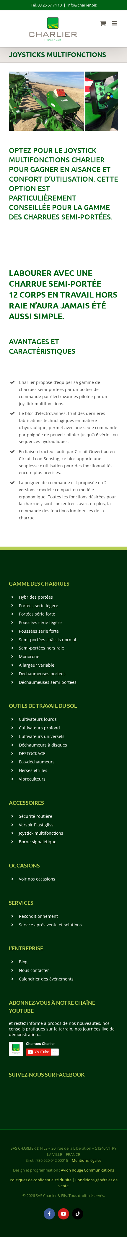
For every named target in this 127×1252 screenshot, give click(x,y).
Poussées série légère (40, 622)
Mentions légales (86, 1160)
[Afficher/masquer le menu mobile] (115, 23)
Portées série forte (37, 614)
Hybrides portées (36, 597)
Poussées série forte (39, 631)
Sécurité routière (35, 816)
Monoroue (29, 656)
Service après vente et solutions (50, 925)
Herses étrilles (33, 770)
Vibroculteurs (32, 779)
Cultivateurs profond (39, 728)
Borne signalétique (37, 841)
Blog (23, 962)
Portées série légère (38, 605)
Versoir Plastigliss (36, 825)
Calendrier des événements (46, 979)
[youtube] (63, 1213)
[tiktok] (77, 1213)
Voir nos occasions (37, 879)
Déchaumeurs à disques (43, 745)
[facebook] (49, 1213)
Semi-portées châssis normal (47, 639)
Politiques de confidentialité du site (40, 1179)
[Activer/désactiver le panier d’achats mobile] (103, 23)
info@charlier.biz (82, 5)
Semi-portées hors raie (41, 648)
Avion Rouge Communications (87, 1170)
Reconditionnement (38, 916)
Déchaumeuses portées (42, 673)
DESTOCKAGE (32, 753)
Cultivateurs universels (41, 736)
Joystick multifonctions (41, 833)
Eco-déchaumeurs (37, 762)
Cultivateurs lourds (38, 719)
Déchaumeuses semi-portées (47, 682)
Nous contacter (34, 970)
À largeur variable (36, 665)
